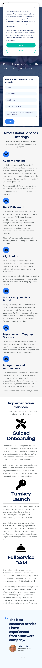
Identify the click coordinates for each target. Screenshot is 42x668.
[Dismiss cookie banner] (35, 7)
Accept (21, 45)
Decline (21, 50)
